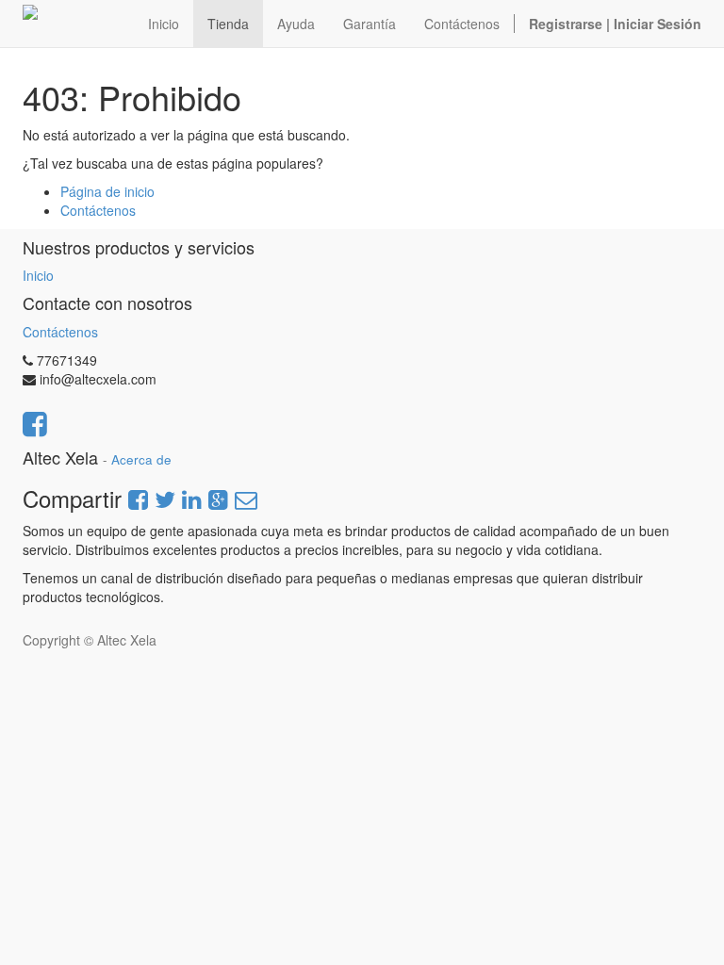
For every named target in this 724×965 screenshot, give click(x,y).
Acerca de (141, 459)
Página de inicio (107, 191)
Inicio (38, 275)
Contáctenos (98, 210)
